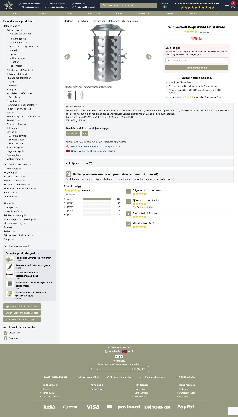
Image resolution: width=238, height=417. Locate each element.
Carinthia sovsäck (18, 135)
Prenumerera (139, 369)
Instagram (14, 332)
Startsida (18, 13)
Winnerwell (73, 133)
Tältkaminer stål (18, 38)
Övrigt (7, 239)
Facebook (14, 338)
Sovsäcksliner (16, 143)
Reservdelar (16, 65)
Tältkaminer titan (18, 42)
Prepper (169, 13)
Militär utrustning (13, 223)
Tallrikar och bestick (17, 74)
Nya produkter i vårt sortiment (21, 306)
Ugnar (13, 54)
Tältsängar (12, 128)
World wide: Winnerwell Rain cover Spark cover (95, 146)
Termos (13, 85)
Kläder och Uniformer (15, 184)
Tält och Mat (10, 25)
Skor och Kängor (12, 180)
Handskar (9, 192)
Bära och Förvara (13, 176)
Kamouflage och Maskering (18, 219)
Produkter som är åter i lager (21, 319)
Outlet (68, 13)
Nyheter (43, 13)
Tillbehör (14, 61)
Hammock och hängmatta (20, 104)
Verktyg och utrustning (16, 164)
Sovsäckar (12, 131)
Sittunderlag (13, 147)
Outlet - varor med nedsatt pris (22, 312)
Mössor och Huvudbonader (18, 188)
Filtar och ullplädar (16, 124)
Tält (8, 112)
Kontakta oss (80, 4)
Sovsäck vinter (16, 139)
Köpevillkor (140, 389)
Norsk (130, 351)
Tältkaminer (13, 30)
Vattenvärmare (17, 58)
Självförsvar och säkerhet (17, 235)
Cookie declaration (51, 396)
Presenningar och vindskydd (21, 116)
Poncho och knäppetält (19, 108)
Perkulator (14, 97)
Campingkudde (15, 155)
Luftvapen (9, 207)
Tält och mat (83, 20)
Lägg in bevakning (197, 67)
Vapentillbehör (11, 211)
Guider (119, 13)
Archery (8, 231)
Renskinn (11, 120)
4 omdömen (196, 32)
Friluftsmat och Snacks (18, 70)
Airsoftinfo (144, 13)
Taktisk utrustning (13, 215)
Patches (8, 227)
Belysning (9, 172)
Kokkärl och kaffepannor (20, 93)
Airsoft (7, 203)
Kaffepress (12, 89)
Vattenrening (14, 158)
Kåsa (11, 81)
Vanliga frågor (97, 389)
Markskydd (15, 50)
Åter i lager (94, 13)
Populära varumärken (15, 246)
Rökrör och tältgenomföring (24, 46)
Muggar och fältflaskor (19, 77)
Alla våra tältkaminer (20, 33)
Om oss (220, 13)
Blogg (119, 356)
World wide (114, 351)
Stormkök (12, 101)
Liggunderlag (14, 151)
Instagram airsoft (187, 392)
